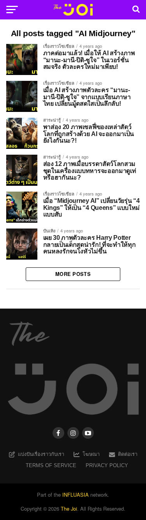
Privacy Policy (107, 465)
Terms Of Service (51, 465)
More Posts (73, 273)
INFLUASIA (75, 494)
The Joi (69, 508)
